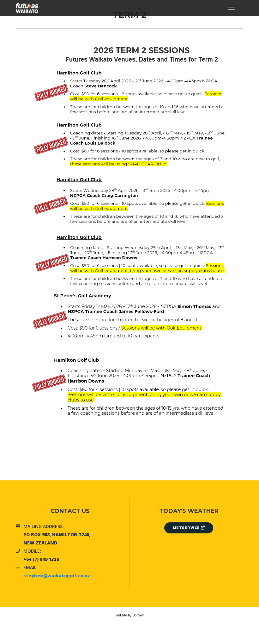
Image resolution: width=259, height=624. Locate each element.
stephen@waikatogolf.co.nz (56, 576)
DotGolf (138, 615)
